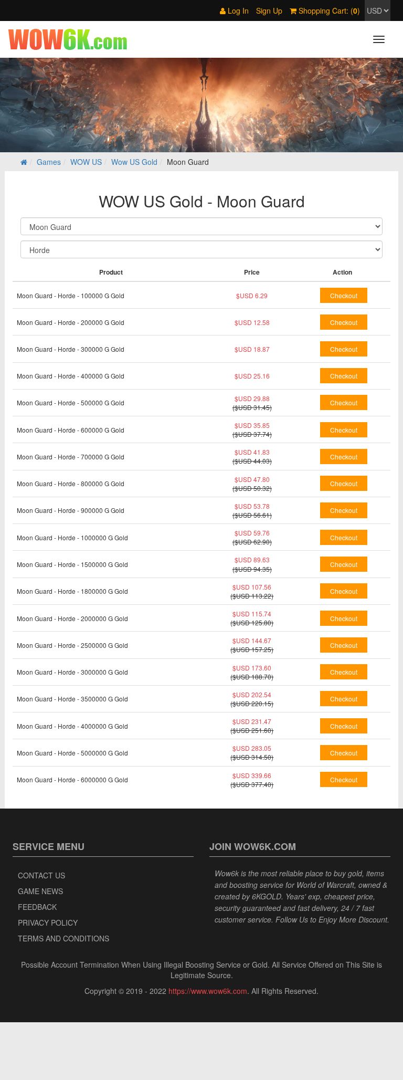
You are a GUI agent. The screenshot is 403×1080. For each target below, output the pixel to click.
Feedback (37, 906)
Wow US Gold (134, 161)
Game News (40, 891)
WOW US (86, 161)
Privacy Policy (48, 922)
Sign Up (269, 10)
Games (49, 161)
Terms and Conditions (63, 938)
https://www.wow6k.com (207, 990)
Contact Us (41, 875)
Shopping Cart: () (328, 10)
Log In (237, 10)
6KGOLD (266, 896)
